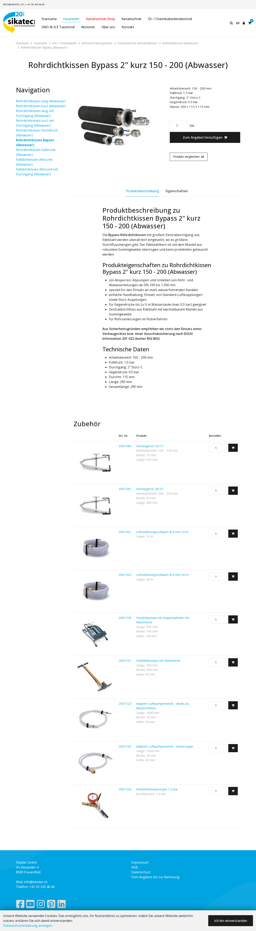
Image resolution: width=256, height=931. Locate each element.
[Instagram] (41, 905)
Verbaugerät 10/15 (149, 446)
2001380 (125, 446)
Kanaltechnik (131, 19)
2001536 (125, 789)
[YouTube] (30, 905)
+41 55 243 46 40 (36, 4)
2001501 (125, 532)
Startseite (49, 19)
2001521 (125, 660)
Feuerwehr (71, 19)
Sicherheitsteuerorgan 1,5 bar (157, 789)
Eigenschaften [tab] (177, 191)
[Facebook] (20, 905)
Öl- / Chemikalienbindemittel (170, 19)
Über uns (108, 27)
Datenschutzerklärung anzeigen (27, 925)
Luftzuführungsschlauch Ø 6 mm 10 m (162, 532)
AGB (134, 867)
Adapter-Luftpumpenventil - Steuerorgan (164, 746)
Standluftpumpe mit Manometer (158, 660)
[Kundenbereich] (243, 23)
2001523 (125, 746)
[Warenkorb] (249, 23)
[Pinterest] (51, 905)
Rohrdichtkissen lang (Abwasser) (41, 101)
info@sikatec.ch (13, 4)
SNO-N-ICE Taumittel (58, 27)
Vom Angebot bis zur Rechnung (155, 877)
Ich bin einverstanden (230, 920)
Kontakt (128, 27)
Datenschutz (141, 872)
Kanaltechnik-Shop (100, 19)
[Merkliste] (238, 23)
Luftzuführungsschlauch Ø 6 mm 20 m (162, 575)
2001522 (125, 703)
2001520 (125, 618)
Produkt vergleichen (186, 157)
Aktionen (88, 27)
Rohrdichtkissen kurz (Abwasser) (41, 106)
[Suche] (231, 23)
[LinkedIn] (61, 905)
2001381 (125, 489)
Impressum (140, 862)
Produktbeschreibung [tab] (142, 191)
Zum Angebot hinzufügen (202, 137)
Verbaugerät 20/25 (149, 489)
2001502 (125, 575)
